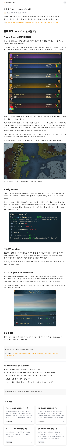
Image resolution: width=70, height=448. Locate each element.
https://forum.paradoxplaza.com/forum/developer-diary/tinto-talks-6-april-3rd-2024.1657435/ (32, 22)
